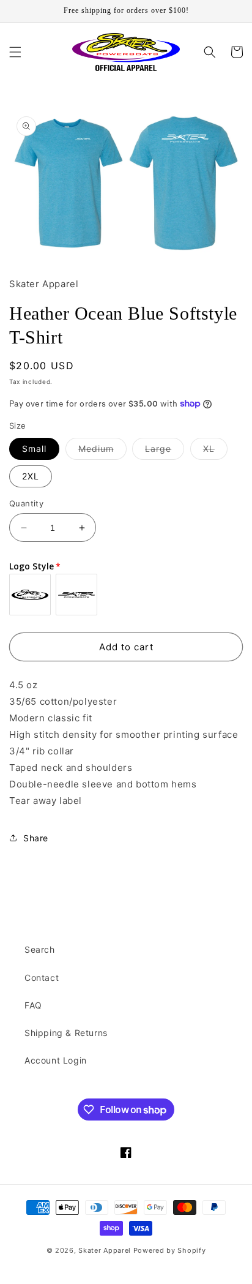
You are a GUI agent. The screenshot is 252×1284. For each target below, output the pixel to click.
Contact (41, 977)
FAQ (33, 1005)
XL (215, 451)
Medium (102, 451)
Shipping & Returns (66, 1032)
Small (34, 448)
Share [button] (35, 838)
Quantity (26, 503)
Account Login (55, 1060)
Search (39, 949)
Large (164, 451)
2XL (30, 476)
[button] (15, 52)
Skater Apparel (104, 1250)
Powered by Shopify (169, 1250)
